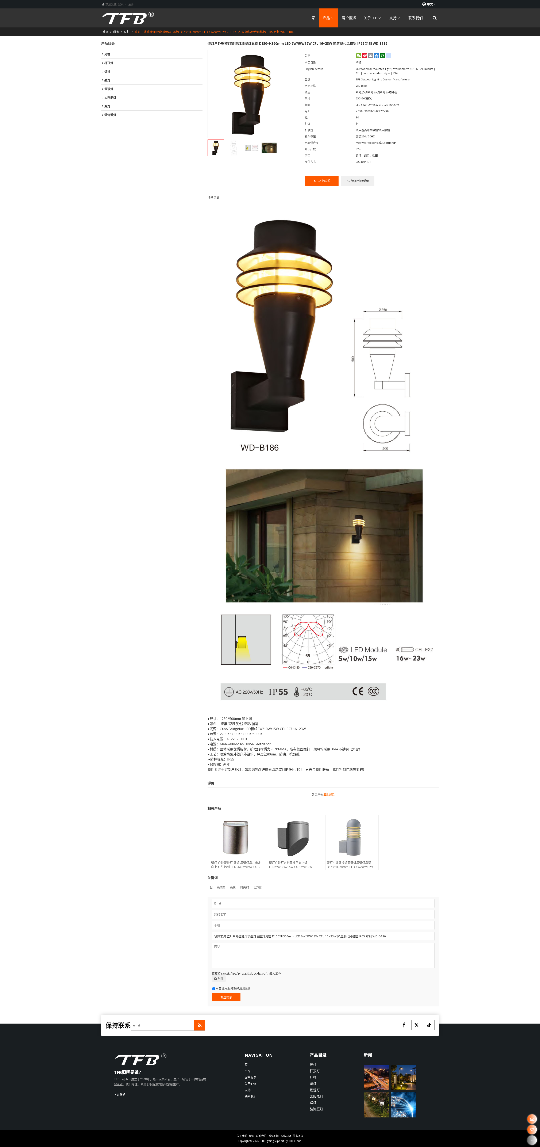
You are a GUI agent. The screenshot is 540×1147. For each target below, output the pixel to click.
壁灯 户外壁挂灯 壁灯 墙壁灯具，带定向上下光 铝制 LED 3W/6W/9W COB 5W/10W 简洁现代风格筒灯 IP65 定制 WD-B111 (236, 865)
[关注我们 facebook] (404, 1025)
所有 (116, 32)
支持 (393, 17)
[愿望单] (532, 1129)
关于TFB (370, 17)
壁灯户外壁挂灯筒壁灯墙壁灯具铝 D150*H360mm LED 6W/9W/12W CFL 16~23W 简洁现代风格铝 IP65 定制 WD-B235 (352, 865)
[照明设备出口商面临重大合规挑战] (376, 1104)
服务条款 (245, 988)
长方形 (257, 887)
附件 (221, 978)
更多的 (121, 1094)
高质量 (221, 887)
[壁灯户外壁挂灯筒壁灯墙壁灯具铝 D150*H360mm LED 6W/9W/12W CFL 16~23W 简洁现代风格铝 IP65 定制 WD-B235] (352, 837)
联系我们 (415, 17)
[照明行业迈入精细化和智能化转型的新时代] (403, 1077)
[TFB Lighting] (131, 18)
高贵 (233, 887)
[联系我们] (532, 1119)
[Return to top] (532, 1140)
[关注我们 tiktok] (429, 1025)
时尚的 (244, 887)
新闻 (251, 1136)
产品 (326, 17)
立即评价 (329, 794)
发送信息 (226, 997)
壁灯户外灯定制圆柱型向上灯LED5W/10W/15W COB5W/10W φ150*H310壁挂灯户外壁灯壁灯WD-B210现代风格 (293, 865)
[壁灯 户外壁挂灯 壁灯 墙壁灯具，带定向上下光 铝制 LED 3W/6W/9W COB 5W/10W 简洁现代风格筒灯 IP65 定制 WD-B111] (236, 837)
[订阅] (199, 1025)
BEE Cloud (295, 1141)
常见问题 (274, 1136)
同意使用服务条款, (233, 988)
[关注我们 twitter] (416, 1025)
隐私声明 (286, 1136)
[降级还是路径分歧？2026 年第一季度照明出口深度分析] (403, 1104)
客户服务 (349, 17)
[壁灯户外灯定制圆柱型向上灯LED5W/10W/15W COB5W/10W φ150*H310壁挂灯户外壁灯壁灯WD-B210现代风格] (294, 837)
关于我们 (242, 1136)
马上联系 (324, 181)
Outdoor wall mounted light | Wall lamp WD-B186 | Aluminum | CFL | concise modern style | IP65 (395, 71)
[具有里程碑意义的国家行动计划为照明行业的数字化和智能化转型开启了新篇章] (376, 1077)
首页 (105, 32)
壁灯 (127, 32)
